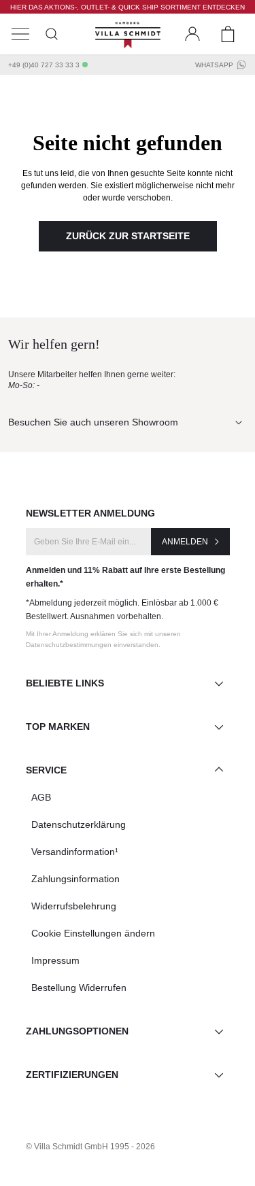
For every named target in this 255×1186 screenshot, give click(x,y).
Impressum (55, 960)
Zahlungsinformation (75, 878)
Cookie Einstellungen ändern (93, 933)
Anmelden (185, 541)
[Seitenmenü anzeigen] (20, 33)
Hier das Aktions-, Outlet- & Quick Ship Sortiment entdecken (127, 7)
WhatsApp (214, 65)
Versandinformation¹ (74, 851)
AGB (41, 797)
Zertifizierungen (72, 1074)
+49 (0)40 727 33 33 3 (44, 65)
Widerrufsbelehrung (73, 906)
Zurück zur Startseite (128, 235)
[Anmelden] (192, 34)
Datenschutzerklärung (78, 824)
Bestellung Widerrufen (78, 987)
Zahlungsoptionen (77, 1031)
